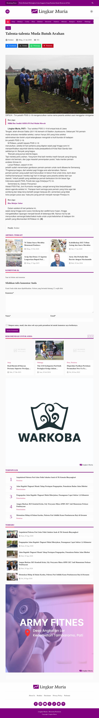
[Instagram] (40, 704)
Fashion (56, 22)
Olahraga (88, 22)
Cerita (27, 22)
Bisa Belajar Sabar (15, 203)
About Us (32, 695)
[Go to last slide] (89, 336)
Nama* (8, 316)
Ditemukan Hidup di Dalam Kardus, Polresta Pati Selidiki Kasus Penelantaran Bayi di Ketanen (51, 515)
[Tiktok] (54, 704)
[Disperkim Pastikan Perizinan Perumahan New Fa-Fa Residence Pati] (79, 350)
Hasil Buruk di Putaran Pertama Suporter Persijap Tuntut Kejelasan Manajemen (19, 368)
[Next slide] (92, 336)
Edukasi (40, 22)
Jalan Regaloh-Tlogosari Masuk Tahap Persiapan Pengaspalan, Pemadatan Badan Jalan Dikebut (51, 486)
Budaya (20, 22)
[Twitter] (50, 704)
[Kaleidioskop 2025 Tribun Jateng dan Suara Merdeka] (58, 245)
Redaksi (39, 695)
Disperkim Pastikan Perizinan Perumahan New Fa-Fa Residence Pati (78, 368)
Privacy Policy (57, 695)
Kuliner (79, 22)
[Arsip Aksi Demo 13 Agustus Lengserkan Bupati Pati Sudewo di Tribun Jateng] (14, 260)
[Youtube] (45, 704)
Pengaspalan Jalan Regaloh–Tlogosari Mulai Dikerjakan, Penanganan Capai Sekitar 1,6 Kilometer (52, 495)
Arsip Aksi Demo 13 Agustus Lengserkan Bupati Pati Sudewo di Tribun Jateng (35, 259)
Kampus (72, 22)
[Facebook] (36, 704)
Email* (53, 316)
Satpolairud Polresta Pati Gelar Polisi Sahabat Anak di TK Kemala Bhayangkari (46, 477)
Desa (33, 22)
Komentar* (9, 293)
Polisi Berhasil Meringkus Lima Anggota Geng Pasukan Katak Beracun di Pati (44, 3)
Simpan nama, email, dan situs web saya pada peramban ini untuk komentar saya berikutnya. (43, 325)
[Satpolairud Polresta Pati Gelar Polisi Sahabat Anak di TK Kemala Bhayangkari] (12, 534)
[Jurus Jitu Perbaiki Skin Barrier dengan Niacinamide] (58, 260)
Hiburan (64, 22)
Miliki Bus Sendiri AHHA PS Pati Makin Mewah (27, 123)
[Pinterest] (63, 704)
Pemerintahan (20, 489)
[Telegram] (59, 704)
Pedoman (67, 695)
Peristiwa (74, 362)
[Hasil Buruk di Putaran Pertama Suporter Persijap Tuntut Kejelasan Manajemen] (20, 350)
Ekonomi (48, 22)
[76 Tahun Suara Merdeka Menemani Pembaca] (14, 245)
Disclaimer (47, 695)
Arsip (13, 22)
